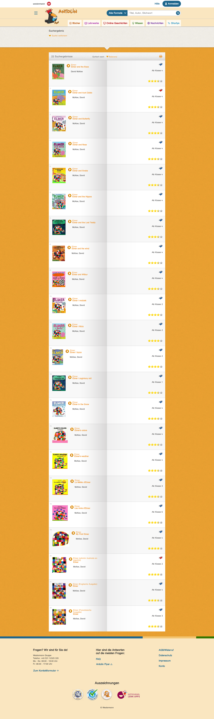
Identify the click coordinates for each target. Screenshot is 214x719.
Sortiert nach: (98, 57)
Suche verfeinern (59, 35)
